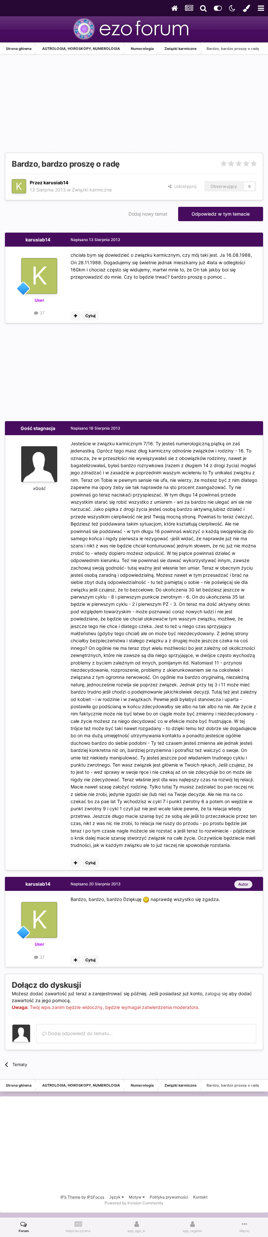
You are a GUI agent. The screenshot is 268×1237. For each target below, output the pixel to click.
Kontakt (200, 1197)
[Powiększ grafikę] (146, 899)
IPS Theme (70, 1197)
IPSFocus (95, 1197)
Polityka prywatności (169, 1197)
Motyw (135, 1197)
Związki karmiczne (92, 189)
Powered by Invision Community (134, 1202)
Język (115, 1197)
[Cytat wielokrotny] (76, 315)
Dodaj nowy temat (147, 214)
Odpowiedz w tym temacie (221, 214)
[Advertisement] (81, 107)
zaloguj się (216, 993)
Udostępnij (184, 186)
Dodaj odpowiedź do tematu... (80, 1033)
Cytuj (90, 315)
